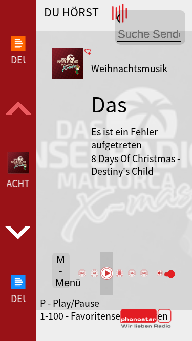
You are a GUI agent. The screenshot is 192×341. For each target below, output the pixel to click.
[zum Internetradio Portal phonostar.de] (146, 326)
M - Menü (62, 271)
